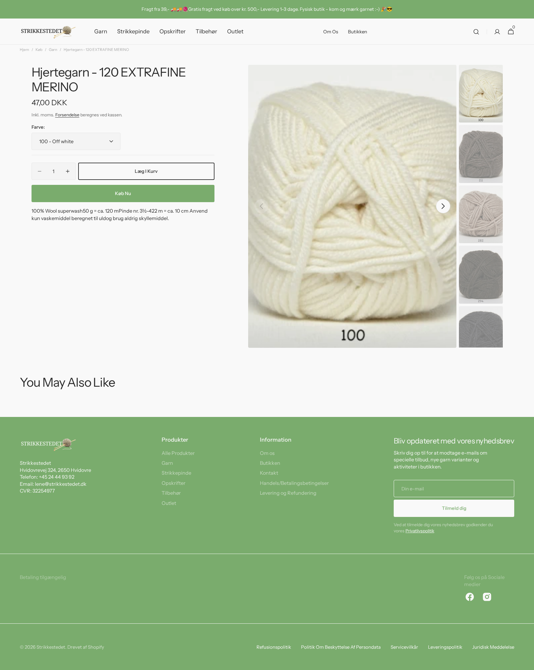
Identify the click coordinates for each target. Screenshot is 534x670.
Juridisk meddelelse (493, 647)
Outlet (169, 503)
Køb (39, 49)
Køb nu (123, 193)
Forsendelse (67, 115)
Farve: (38, 127)
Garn (53, 49)
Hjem (24, 49)
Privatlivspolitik (419, 531)
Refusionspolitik (273, 647)
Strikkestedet (50, 647)
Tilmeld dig (454, 508)
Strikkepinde (176, 473)
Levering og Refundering (288, 493)
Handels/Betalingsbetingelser (294, 483)
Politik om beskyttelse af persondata (341, 647)
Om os (267, 453)
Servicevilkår (404, 647)
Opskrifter (173, 483)
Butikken (270, 463)
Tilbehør (171, 493)
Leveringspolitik (445, 647)
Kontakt (269, 473)
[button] (476, 32)
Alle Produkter (178, 453)
